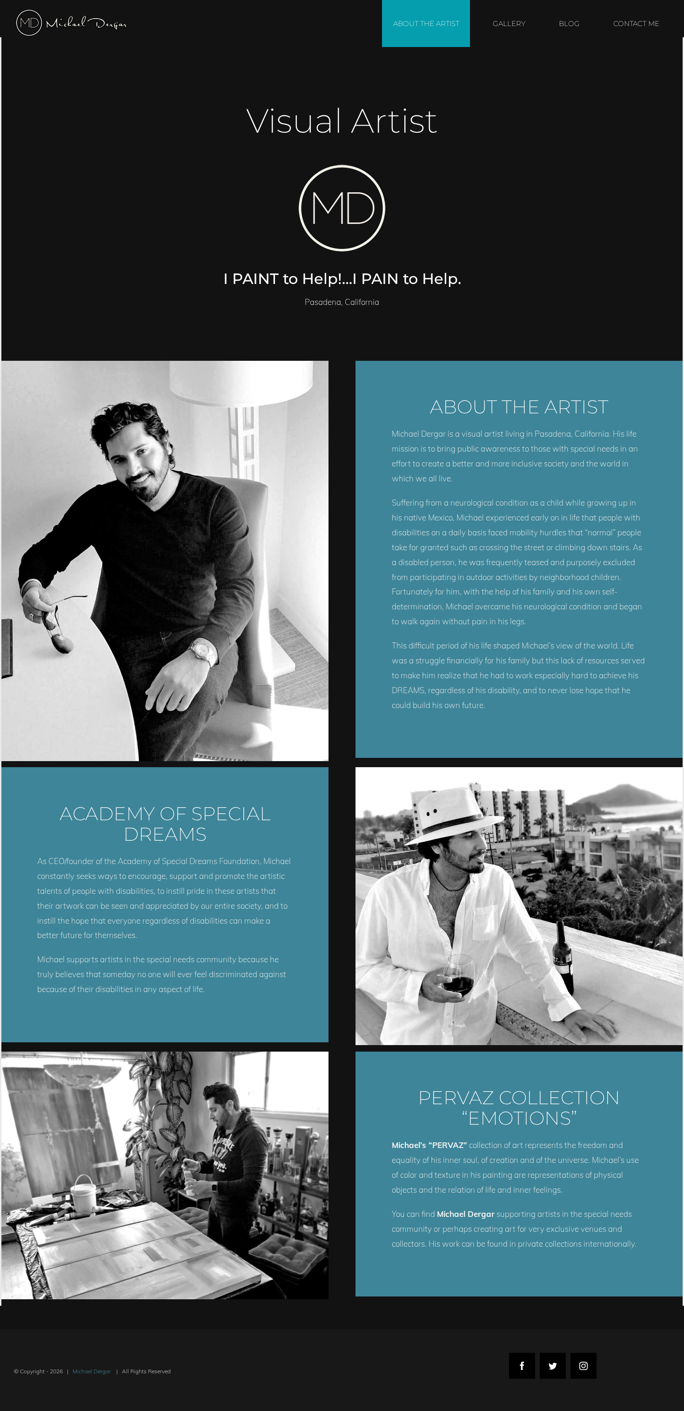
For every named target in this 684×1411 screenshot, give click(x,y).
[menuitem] (432, 23)
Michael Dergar (92, 1371)
